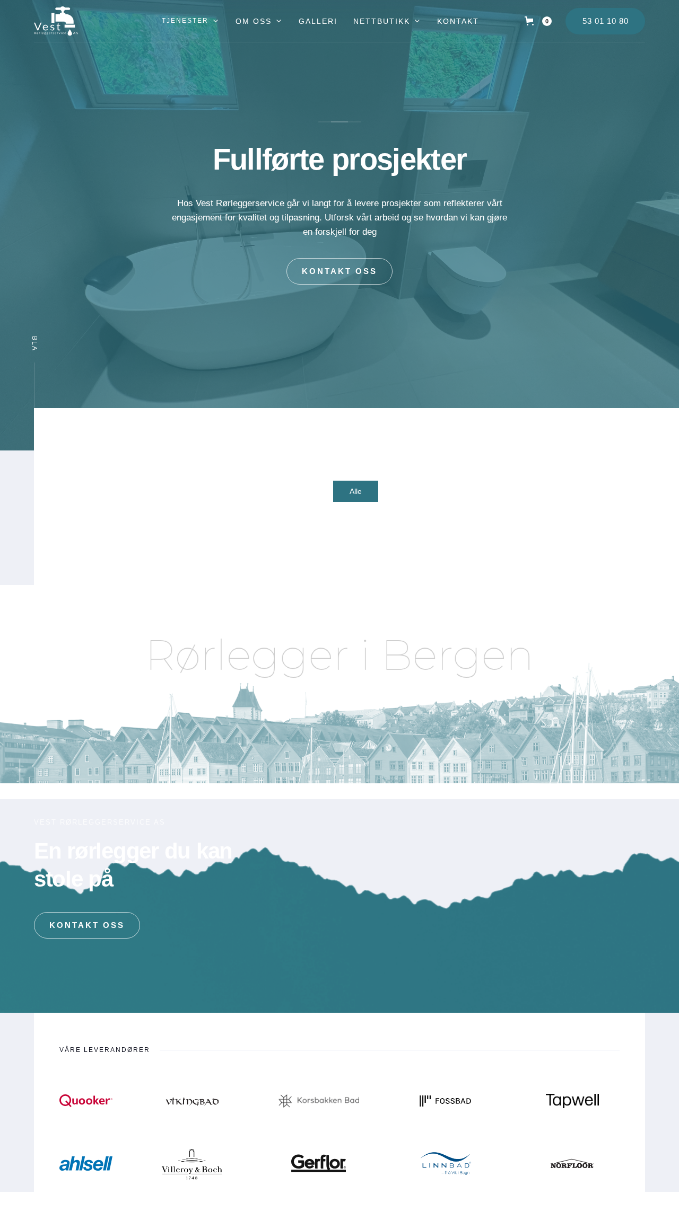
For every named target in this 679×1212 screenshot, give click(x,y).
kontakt (458, 21)
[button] (191, 21)
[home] (56, 21)
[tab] (355, 491)
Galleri (318, 21)
